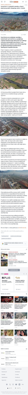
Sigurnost (4, 380)
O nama (17, 374)
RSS (23, 384)
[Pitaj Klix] (5, 1)
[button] (24, 274)
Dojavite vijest (18, 369)
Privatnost (17, 377)
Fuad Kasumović (5, 236)
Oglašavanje (4, 377)
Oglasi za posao (18, 380)
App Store (10, 387)
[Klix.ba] (14, 1)
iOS (19, 227)
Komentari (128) (14, 270)
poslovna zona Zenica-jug (16, 236)
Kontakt (3, 374)
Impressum (4, 371)
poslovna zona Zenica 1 (6, 238)
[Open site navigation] (1, 1)
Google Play (18, 387)
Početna (3, 369)
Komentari (17, 371)
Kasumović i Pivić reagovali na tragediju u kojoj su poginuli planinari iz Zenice (17, 262)
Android (24, 227)
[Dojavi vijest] (23, 1)
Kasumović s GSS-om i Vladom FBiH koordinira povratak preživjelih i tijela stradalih (17, 255)
